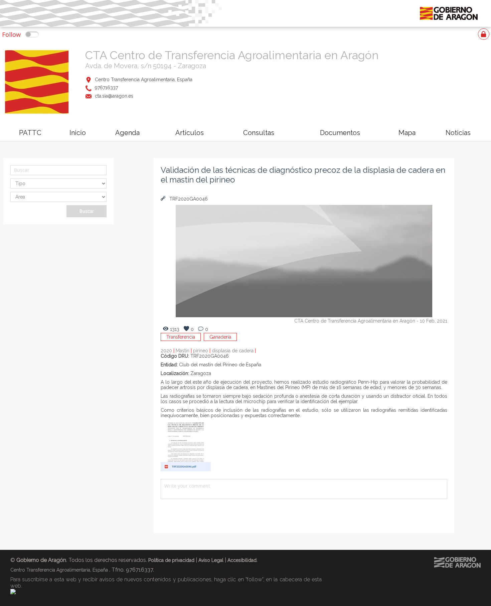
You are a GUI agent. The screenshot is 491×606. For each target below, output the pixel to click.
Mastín (184, 350)
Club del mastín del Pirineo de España (220, 364)
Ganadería (220, 337)
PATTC (30, 133)
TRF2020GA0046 (188, 199)
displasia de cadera (234, 350)
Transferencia (180, 337)
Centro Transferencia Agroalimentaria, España (143, 79)
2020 (168, 350)
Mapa (407, 133)
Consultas (258, 133)
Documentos (340, 133)
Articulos (189, 133)
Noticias (458, 133)
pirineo (202, 350)
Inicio (77, 133)
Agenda (127, 133)
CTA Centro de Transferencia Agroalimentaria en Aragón (231, 55)
